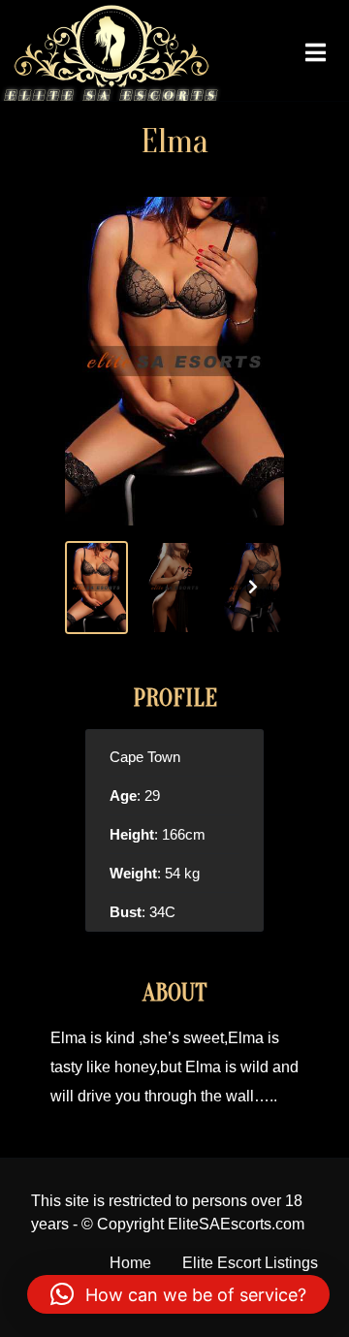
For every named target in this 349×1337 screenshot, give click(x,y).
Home (130, 1263)
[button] (178, 1294)
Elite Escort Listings (250, 1263)
